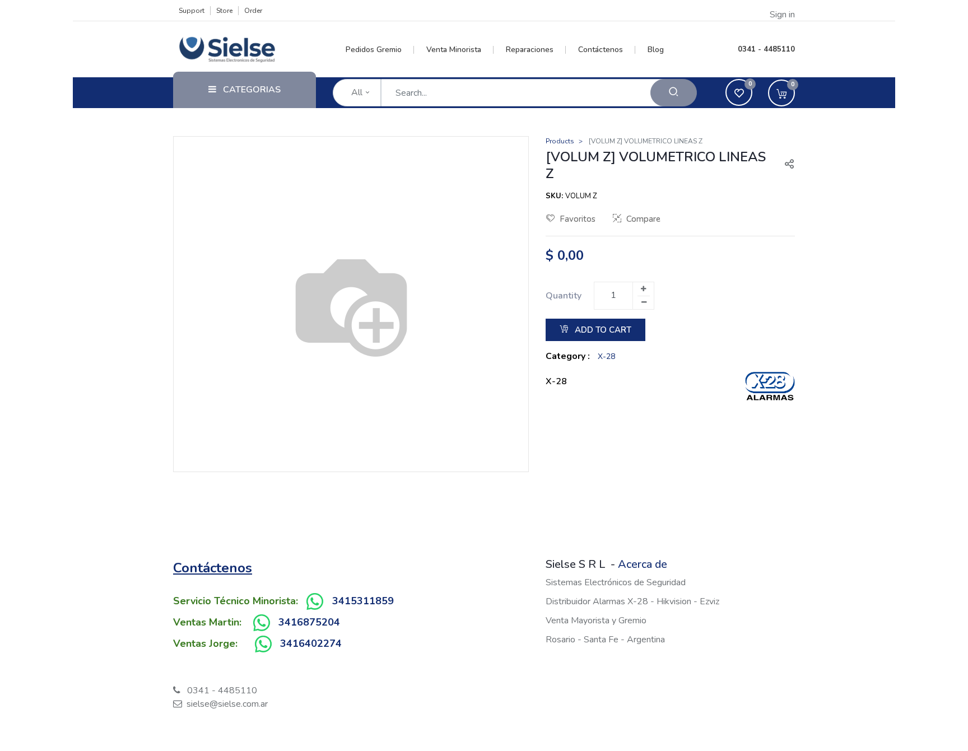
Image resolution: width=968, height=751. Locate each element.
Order (253, 10)
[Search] (673, 92)
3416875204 (309, 622)
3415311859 (363, 601)
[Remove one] (643, 302)
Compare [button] (643, 219)
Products (560, 141)
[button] (785, 165)
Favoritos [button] (577, 219)
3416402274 (311, 643)
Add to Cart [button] (602, 329)
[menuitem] (380, 50)
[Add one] (643, 289)
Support (191, 10)
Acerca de (642, 564)
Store (224, 10)
